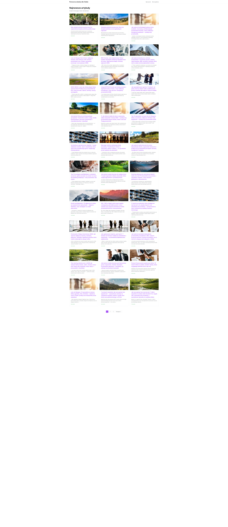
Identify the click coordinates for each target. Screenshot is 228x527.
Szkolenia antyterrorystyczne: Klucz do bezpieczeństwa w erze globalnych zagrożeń (112, 29)
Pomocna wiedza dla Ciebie (78, 2)
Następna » (118, 311)
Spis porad (148, 1)
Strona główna (155, 1)
